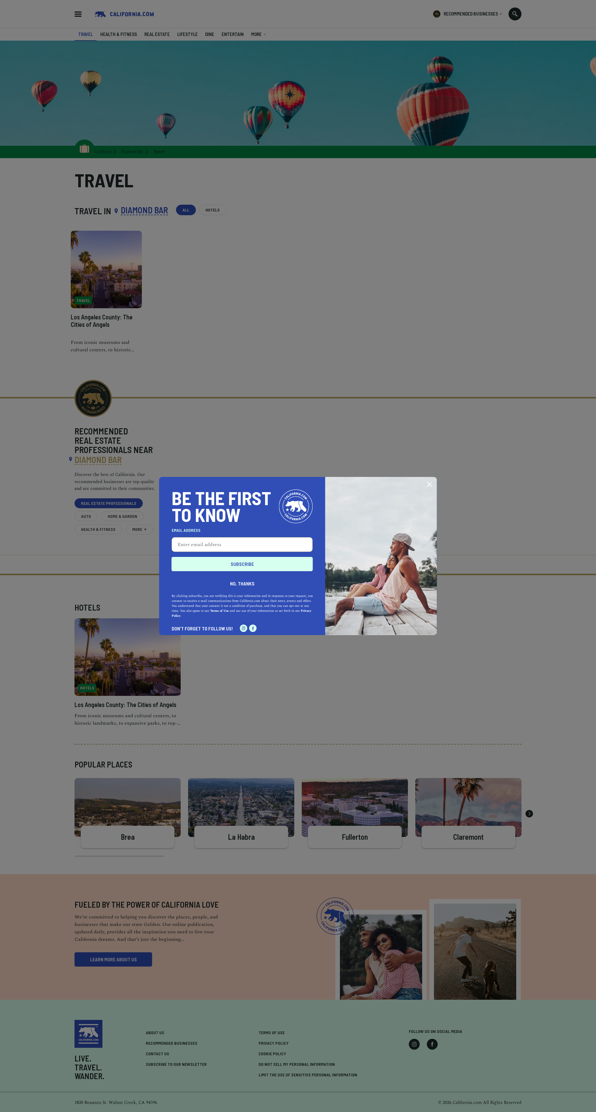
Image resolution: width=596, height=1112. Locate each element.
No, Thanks (242, 583)
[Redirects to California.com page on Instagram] (243, 628)
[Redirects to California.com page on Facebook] (253, 628)
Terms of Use (219, 610)
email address (186, 530)
